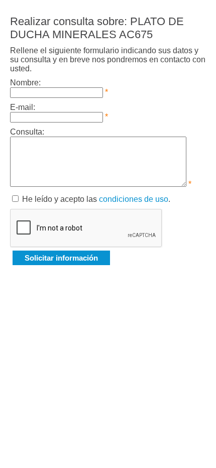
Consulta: (27, 132)
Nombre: (25, 82)
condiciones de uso (133, 199)
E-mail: (22, 107)
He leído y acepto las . (96, 199)
